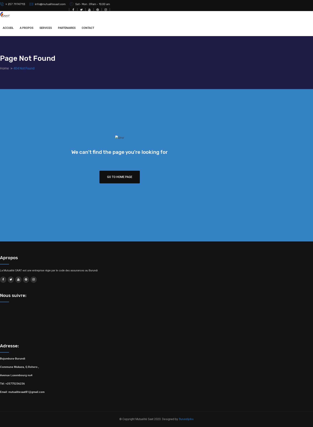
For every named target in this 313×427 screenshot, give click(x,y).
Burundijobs (186, 419)
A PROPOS (26, 28)
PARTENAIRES (67, 28)
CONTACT (88, 28)
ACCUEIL (8, 28)
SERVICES (45, 28)
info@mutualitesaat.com (50, 4)
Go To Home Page (119, 177)
